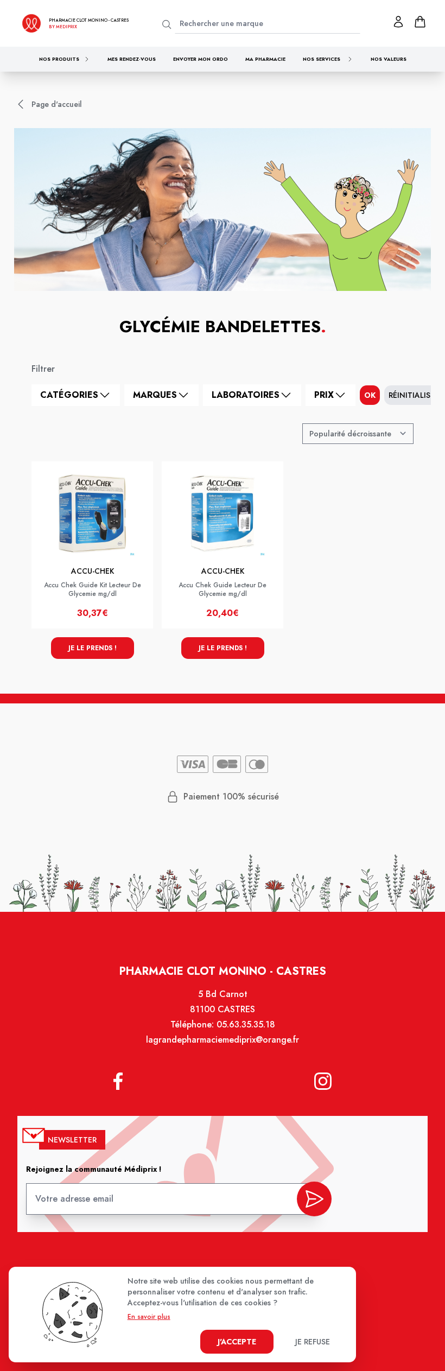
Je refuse (312, 1341)
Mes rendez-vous (131, 58)
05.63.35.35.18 (246, 1024)
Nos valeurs (388, 58)
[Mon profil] (398, 21)
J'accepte (237, 1341)
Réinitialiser (414, 395)
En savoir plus (149, 1316)
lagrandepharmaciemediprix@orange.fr (222, 1039)
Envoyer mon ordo (200, 58)
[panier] (420, 21)
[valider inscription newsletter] (314, 1199)
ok (370, 395)
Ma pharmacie (265, 58)
